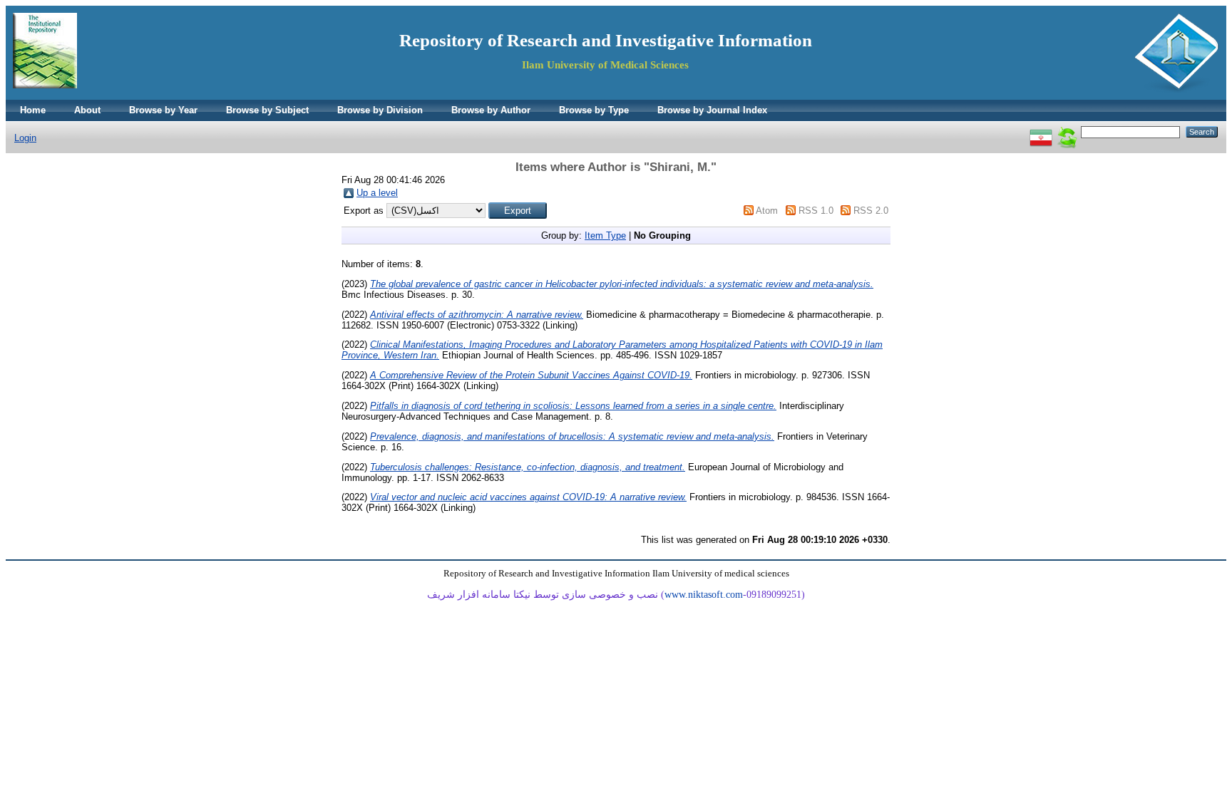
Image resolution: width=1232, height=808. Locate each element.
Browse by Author (490, 110)
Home (33, 110)
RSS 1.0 (816, 210)
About (87, 110)
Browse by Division (380, 110)
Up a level (377, 192)
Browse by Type (594, 110)
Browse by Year (163, 110)
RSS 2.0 (870, 210)
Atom (767, 210)
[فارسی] (1041, 131)
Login (25, 138)
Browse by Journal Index (712, 110)
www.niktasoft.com (703, 594)
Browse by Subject (267, 110)
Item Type (605, 235)
